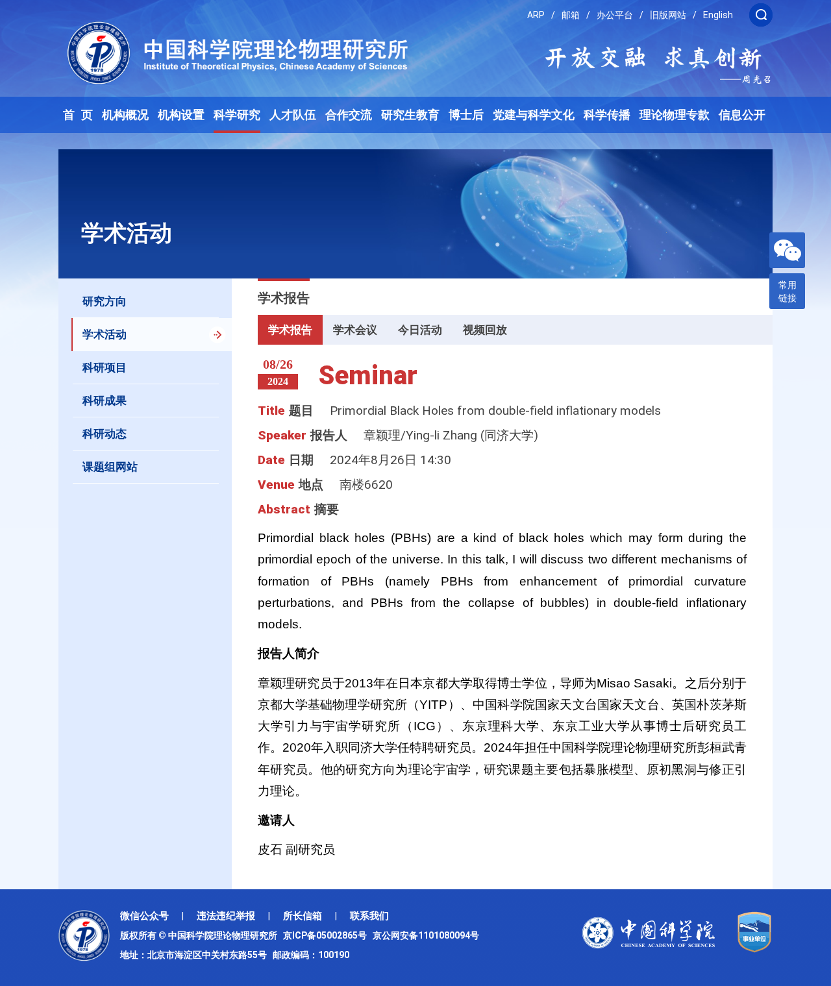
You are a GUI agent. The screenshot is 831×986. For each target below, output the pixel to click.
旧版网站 (668, 15)
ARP (536, 15)
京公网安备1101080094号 (426, 935)
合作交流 (348, 114)
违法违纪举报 (226, 916)
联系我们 (369, 916)
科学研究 (237, 114)
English (718, 15)
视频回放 (485, 329)
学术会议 (355, 329)
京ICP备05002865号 (327, 935)
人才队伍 (292, 114)
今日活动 (420, 329)
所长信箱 (302, 916)
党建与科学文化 (534, 114)
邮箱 (571, 15)
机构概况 (125, 114)
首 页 (78, 114)
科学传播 (607, 114)
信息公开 (742, 114)
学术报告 (290, 329)
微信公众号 (144, 916)
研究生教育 (410, 114)
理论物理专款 (674, 114)
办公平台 (615, 15)
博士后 (466, 114)
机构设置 (181, 114)
